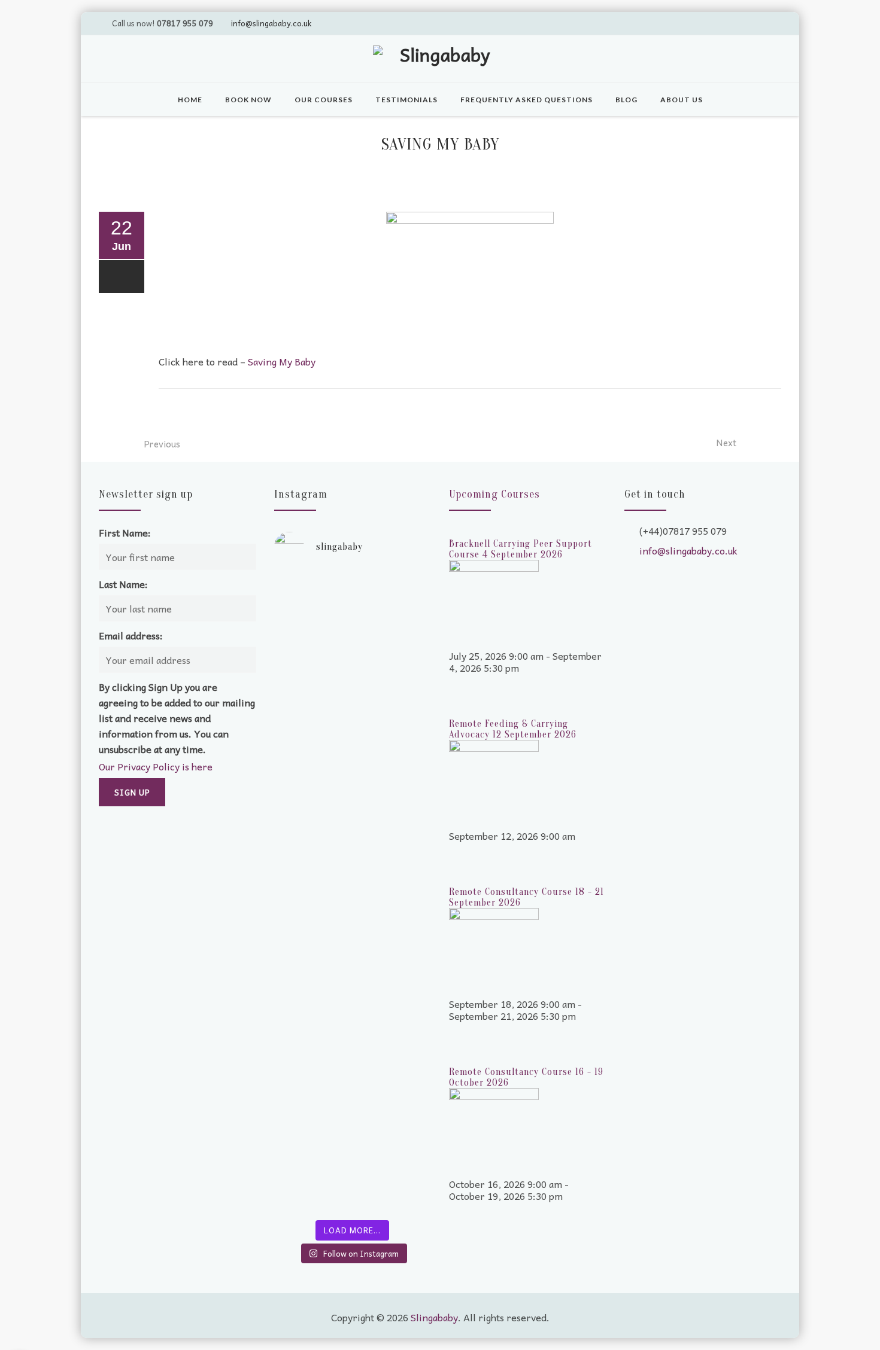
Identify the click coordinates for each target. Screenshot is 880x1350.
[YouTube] (724, 23)
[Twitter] (702, 23)
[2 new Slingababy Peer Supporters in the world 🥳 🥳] (312, 1090)
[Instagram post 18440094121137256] (393, 995)
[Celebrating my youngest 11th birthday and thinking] (312, 899)
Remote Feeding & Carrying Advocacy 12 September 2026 (512, 729)
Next (726, 443)
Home (190, 99)
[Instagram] (770, 23)
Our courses (324, 99)
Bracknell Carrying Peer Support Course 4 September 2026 (520, 549)
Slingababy (434, 1317)
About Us (681, 99)
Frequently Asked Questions (526, 99)
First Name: (125, 532)
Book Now (248, 99)
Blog (626, 99)
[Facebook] (747, 23)
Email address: (131, 635)
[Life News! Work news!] (312, 588)
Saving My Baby (281, 361)
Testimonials (406, 99)
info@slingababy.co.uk (271, 23)
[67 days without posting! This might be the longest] (393, 701)
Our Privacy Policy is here (156, 766)
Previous (162, 444)
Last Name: (123, 584)
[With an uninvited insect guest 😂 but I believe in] (393, 887)
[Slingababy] (440, 60)
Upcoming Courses (494, 494)
